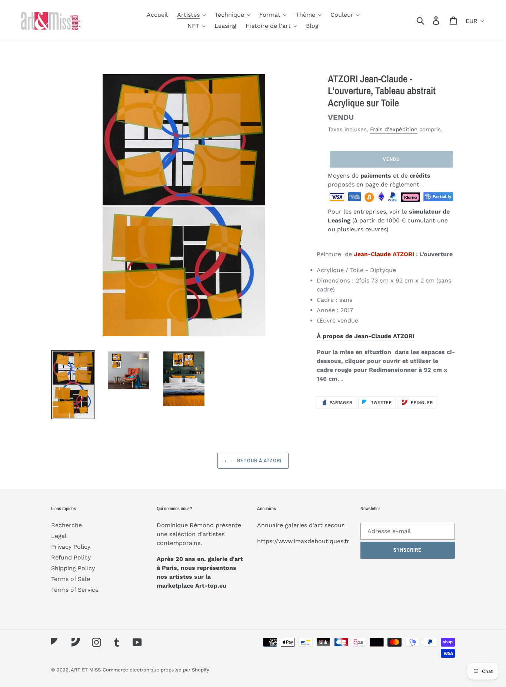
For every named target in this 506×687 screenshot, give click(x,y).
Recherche (66, 525)
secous (334, 525)
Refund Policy (71, 557)
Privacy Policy (70, 546)
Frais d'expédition (393, 129)
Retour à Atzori (259, 460)
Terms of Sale (70, 578)
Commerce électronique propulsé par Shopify (156, 670)
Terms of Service (75, 589)
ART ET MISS (86, 670)
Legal (59, 535)
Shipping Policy (73, 568)
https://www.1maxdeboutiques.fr (303, 541)
